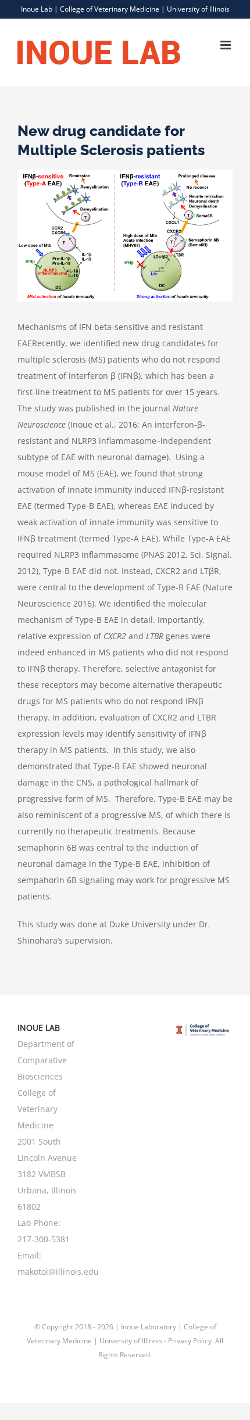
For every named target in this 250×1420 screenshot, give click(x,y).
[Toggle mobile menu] (226, 45)
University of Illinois (198, 9)
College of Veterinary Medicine (109, 9)
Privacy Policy (190, 1341)
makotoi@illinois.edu (58, 1271)
